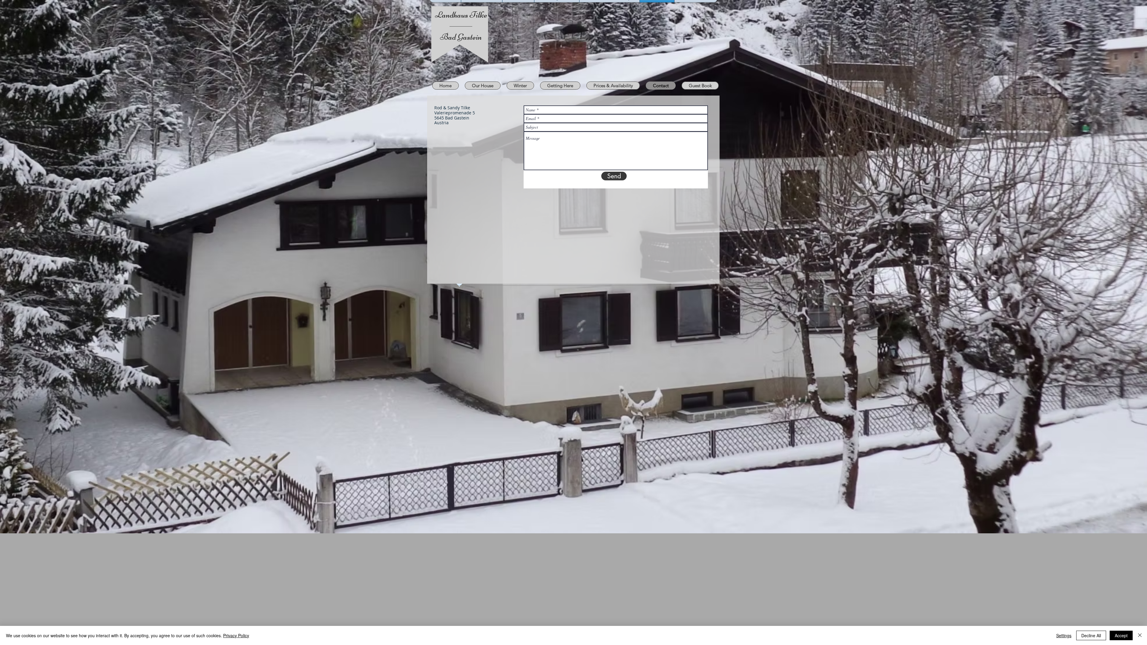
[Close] (1139, 635)
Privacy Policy (236, 635)
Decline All (1091, 635)
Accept (1121, 635)
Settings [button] (1063, 635)
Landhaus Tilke (461, 14)
